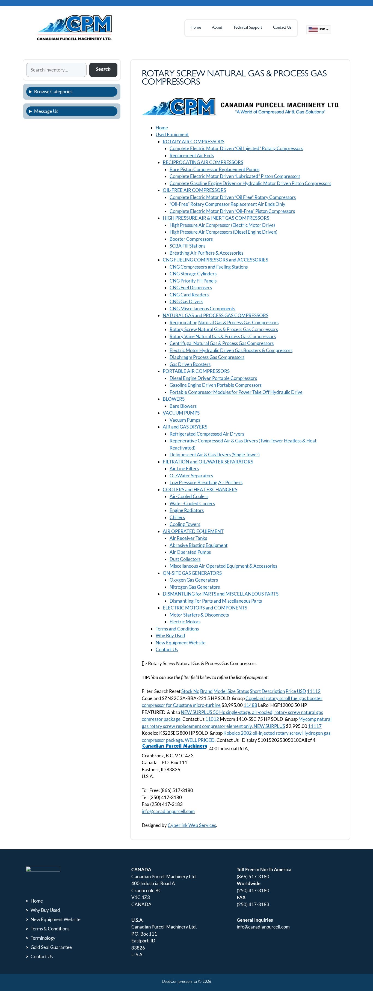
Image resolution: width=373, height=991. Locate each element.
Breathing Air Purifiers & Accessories (206, 253)
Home (196, 28)
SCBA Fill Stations (187, 246)
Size (231, 691)
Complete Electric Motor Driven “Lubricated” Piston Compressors (235, 176)
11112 (314, 691)
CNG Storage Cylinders (193, 273)
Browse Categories (53, 91)
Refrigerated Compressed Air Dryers (207, 434)
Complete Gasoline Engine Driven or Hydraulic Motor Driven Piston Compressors (250, 183)
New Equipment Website (181, 642)
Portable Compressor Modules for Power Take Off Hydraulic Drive (236, 392)
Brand (206, 691)
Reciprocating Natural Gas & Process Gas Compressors (224, 322)
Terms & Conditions (50, 929)
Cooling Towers (185, 524)
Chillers (177, 517)
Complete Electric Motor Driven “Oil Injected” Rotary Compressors (236, 148)
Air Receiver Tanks (188, 538)
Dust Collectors (185, 559)
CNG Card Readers (189, 294)
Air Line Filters (184, 468)
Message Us (46, 111)
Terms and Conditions (177, 629)
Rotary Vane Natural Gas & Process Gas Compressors (223, 336)
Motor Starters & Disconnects (199, 615)
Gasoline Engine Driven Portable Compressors (216, 385)
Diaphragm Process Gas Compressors (207, 357)
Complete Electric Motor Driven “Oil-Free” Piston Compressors (232, 211)
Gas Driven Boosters (190, 364)
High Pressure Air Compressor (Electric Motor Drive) (222, 225)
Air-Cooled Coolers (189, 496)
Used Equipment (172, 134)
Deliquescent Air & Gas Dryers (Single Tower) (215, 454)
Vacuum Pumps (185, 420)
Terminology (43, 938)
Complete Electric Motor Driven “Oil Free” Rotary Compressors (233, 197)
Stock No (190, 691)
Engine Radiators (187, 510)
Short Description (267, 691)
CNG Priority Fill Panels (193, 281)
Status (242, 691)
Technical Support (247, 28)
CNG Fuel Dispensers (191, 287)
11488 (250, 705)
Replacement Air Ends (192, 155)
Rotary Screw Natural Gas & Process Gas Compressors (224, 329)
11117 (315, 726)
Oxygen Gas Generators (194, 580)
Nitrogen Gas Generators (195, 587)
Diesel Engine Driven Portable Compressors (213, 378)
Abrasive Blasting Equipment (198, 545)
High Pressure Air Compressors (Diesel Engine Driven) (223, 232)
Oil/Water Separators (191, 475)
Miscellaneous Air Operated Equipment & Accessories (223, 566)
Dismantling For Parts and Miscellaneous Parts (216, 601)
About (217, 28)
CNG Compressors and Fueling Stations (209, 267)
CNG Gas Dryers (186, 301)
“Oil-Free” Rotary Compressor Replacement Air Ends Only (227, 204)
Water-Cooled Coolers (192, 503)
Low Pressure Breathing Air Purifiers (206, 482)
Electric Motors (185, 621)
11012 (212, 719)
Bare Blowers (183, 406)
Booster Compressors (191, 239)
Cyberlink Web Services (192, 825)
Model (220, 691)
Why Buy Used (170, 635)
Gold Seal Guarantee (51, 947)
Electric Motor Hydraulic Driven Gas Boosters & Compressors (231, 350)
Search (103, 69)
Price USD (296, 691)
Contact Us (282, 28)
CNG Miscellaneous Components (202, 308)
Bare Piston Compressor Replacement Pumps (214, 169)
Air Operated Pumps (190, 552)
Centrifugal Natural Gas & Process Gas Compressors (222, 343)
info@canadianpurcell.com (168, 811)
